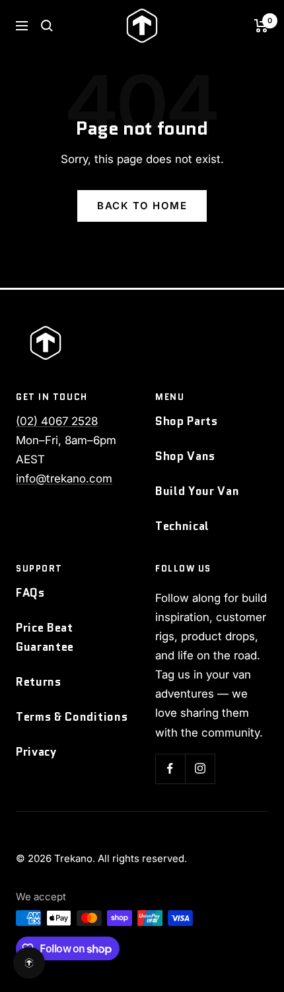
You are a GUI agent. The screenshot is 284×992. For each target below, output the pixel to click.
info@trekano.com (64, 478)
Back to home (142, 205)
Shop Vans (185, 456)
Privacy (36, 752)
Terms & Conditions (71, 717)
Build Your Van (197, 491)
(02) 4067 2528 (57, 421)
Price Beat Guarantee (45, 637)
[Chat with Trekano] (29, 963)
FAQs (30, 593)
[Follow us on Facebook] (170, 768)
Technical (182, 526)
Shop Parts (186, 421)
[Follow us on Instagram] (200, 768)
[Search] (47, 26)
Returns (38, 682)
